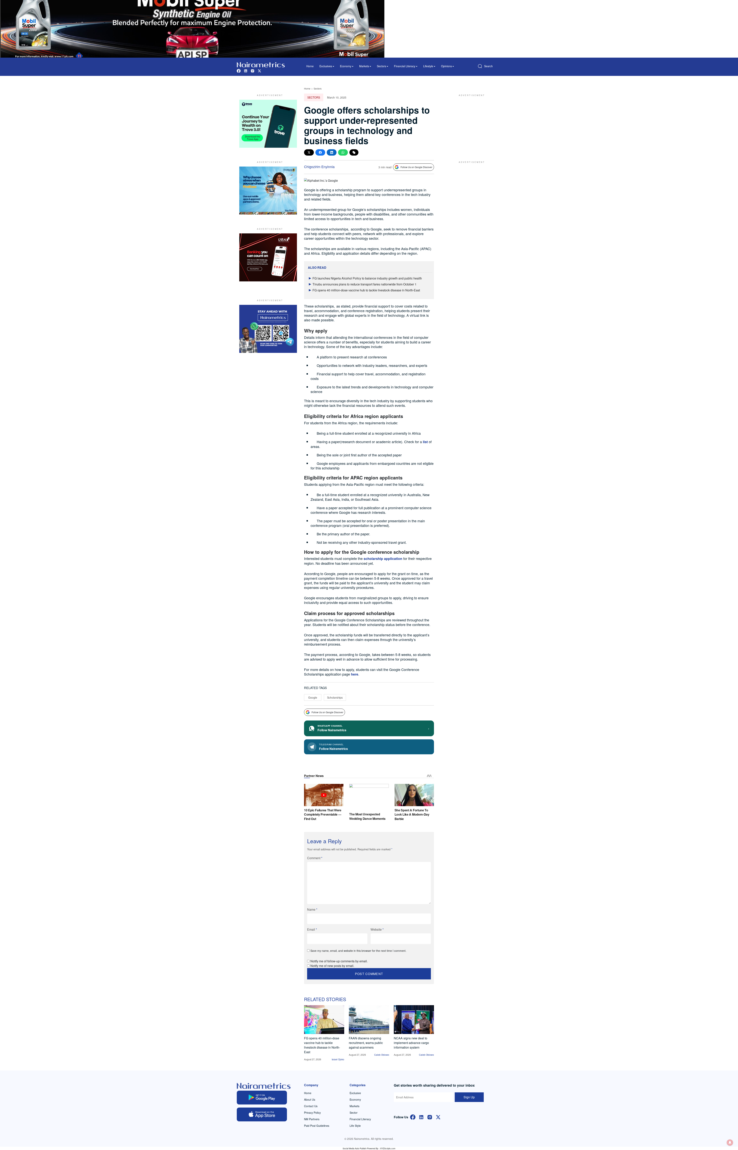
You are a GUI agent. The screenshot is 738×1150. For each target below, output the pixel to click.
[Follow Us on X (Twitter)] (438, 1117)
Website (377, 929)
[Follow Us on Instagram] (429, 1117)
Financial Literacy (360, 1119)
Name (312, 909)
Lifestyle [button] (428, 66)
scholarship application (383, 558)
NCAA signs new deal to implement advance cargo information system (411, 1043)
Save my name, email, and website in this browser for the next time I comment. (358, 951)
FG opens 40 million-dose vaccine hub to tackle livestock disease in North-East (366, 290)
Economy (355, 1099)
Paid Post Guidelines (316, 1126)
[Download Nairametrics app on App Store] (262, 1114)
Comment (314, 858)
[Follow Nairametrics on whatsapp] (268, 329)
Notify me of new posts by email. (332, 965)
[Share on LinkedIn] (332, 152)
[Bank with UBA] (268, 257)
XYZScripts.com (387, 1148)
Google (312, 697)
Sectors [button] (381, 66)
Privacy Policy (312, 1112)
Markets (354, 1106)
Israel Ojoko (338, 1059)
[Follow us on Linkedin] (246, 70)
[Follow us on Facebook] (239, 70)
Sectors (318, 88)
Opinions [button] (446, 66)
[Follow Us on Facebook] (413, 1117)
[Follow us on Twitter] (259, 70)
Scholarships (335, 697)
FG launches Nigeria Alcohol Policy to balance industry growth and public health (367, 278)
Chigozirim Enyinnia (319, 166)
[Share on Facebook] (320, 152)
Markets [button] (364, 66)
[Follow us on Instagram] (252, 70)
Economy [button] (345, 66)
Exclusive (355, 1093)
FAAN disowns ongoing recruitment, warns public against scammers (366, 1043)
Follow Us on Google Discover (416, 167)
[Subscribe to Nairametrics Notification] (730, 1142)
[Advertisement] (470, 124)
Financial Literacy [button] (404, 66)
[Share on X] (309, 152)
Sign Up (469, 1097)
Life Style (355, 1126)
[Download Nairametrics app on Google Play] (262, 1097)
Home (310, 66)
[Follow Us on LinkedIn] (421, 1117)
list (425, 441)
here (354, 674)
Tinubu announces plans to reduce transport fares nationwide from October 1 (364, 284)
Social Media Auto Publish (355, 1148)
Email (312, 929)
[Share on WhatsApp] (343, 152)
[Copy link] (353, 152)
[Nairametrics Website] (261, 64)
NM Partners (311, 1119)
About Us (309, 1099)
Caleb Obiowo (381, 1054)
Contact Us (310, 1106)
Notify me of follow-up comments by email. (339, 961)
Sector (353, 1112)
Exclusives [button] (325, 66)
